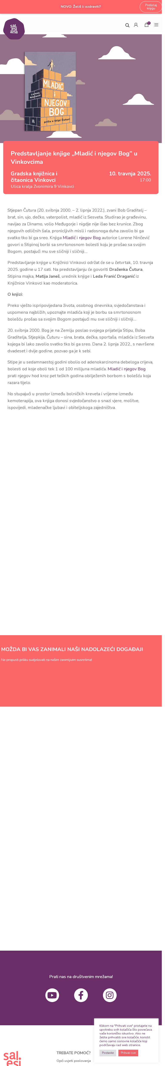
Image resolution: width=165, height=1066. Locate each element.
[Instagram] (110, 995)
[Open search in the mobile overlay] (127, 24)
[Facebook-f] (81, 995)
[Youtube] (52, 995)
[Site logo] (14, 29)
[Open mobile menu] (156, 24)
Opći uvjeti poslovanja (74, 1060)
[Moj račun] (136, 24)
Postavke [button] (108, 1053)
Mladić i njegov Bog (82, 238)
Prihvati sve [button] (128, 1053)
